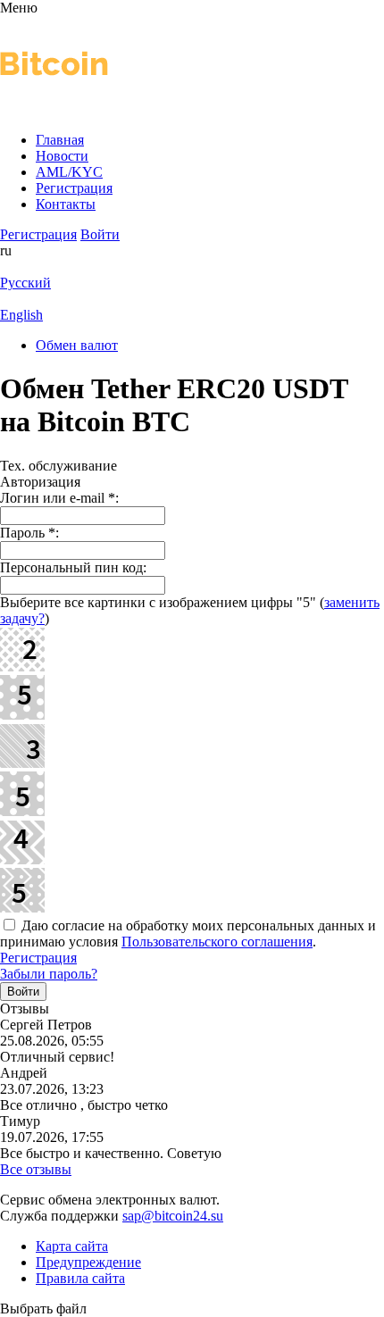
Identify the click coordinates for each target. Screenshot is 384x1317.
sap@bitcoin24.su (172, 1215)
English (21, 314)
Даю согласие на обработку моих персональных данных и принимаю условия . (188, 933)
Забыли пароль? (48, 973)
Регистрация (38, 957)
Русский (25, 282)
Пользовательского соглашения (217, 941)
